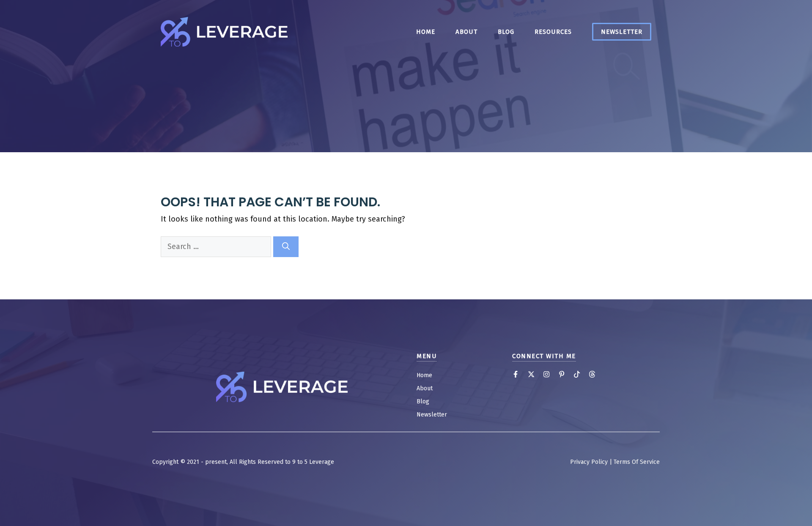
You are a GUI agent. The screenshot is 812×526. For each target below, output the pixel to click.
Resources (553, 32)
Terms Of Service (637, 462)
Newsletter (621, 32)
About (466, 32)
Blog (506, 32)
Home (425, 32)
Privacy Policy (589, 462)
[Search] (286, 246)
